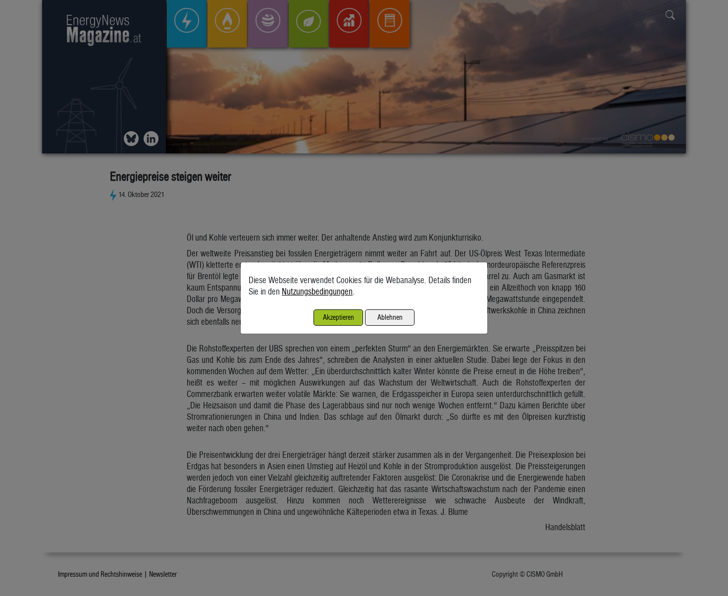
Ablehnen (390, 317)
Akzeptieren (338, 317)
